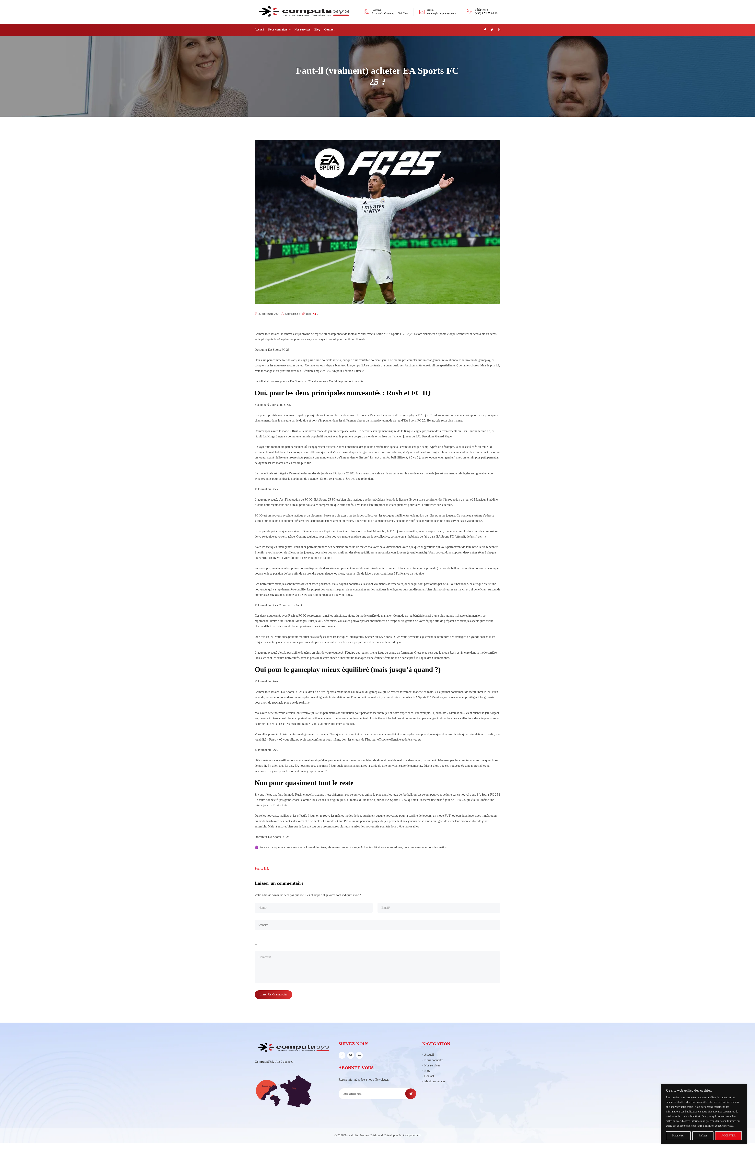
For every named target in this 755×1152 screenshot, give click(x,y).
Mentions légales (434, 1081)
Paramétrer (678, 1135)
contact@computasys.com (441, 13)
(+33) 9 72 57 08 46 (486, 13)
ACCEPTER (728, 1135)
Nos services (302, 29)
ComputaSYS (412, 1135)
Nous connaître (277, 29)
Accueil (259, 29)
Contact (329, 29)
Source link (262, 868)
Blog (317, 29)
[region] (704, 1114)
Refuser (703, 1135)
